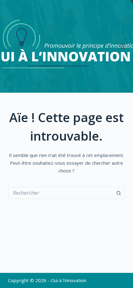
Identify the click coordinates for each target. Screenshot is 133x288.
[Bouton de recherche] (119, 193)
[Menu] (122, 46)
